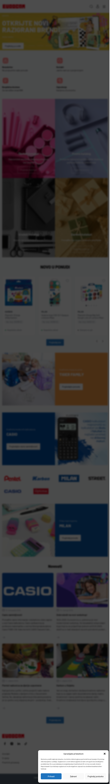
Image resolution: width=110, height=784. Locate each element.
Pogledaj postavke (96, 776)
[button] (104, 753)
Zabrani (73, 776)
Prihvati (51, 776)
